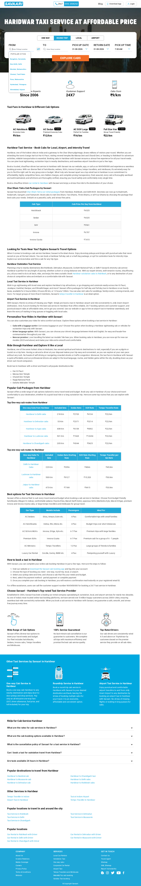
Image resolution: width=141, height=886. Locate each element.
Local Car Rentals (60, 856)
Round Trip (62, 38)
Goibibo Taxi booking (61, 879)
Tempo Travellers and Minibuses (65, 872)
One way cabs (58, 862)
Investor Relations (23, 859)
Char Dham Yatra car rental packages (43, 192)
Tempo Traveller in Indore (18, 796)
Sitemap (104, 862)
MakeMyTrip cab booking (63, 875)
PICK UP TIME (123, 45)
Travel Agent (106, 859)
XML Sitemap (106, 865)
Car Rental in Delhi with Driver (20, 838)
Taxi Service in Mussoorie (81, 817)
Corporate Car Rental (61, 865)
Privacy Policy (21, 869)
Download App (115, 4)
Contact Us (105, 856)
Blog (100, 4)
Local (79, 38)
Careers (19, 865)
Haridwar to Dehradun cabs (36, 421)
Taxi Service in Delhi (15, 817)
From (12, 45)
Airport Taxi (57, 869)
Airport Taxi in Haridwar (17, 800)
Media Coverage (22, 862)
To (44, 45)
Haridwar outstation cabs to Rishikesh (89, 273)
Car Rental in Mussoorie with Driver (85, 838)
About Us (19, 856)
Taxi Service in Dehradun (81, 814)
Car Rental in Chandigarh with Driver (23, 841)
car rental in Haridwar (38, 183)
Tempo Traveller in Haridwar (82, 800)
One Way (45, 38)
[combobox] (123, 48)
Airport (95, 38)
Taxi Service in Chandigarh (18, 820)
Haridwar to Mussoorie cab (19, 779)
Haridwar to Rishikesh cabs (82, 783)
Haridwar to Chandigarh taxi (83, 776)
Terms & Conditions (23, 872)
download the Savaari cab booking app (47, 569)
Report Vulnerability (108, 869)
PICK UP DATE (80, 45)
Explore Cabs (70, 58)
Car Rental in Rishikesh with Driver (22, 834)
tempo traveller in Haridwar (71, 294)
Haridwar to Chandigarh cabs (36, 443)
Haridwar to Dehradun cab (19, 783)
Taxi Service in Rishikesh (17, 814)
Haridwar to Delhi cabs (36, 414)
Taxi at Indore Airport (79, 796)
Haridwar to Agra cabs (36, 429)
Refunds (19, 875)
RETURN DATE (102, 45)
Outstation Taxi (59, 859)
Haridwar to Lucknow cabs (36, 436)
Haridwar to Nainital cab (18, 776)
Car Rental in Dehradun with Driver (85, 834)
